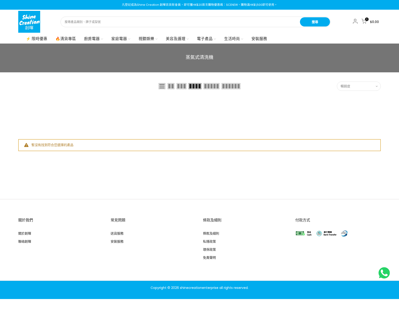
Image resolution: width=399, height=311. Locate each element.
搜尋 (315, 22)
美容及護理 (175, 38)
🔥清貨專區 (65, 38)
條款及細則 (211, 233)
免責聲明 (209, 257)
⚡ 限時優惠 (36, 38)
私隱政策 (209, 241)
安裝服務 (259, 38)
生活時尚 (232, 38)
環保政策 (209, 249)
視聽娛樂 (146, 38)
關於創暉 (24, 233)
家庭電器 (119, 38)
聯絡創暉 (24, 241)
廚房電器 (92, 38)
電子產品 (205, 38)
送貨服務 (117, 233)
